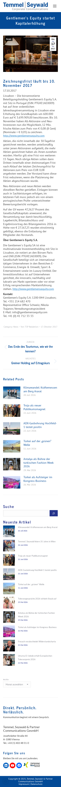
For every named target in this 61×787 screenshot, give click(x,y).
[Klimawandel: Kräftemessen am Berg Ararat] (9, 531)
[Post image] (11, 393)
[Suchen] (54, 513)
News (8, 39)
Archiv (6, 679)
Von (29, 326)
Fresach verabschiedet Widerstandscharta (37, 641)
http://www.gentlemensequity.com (24, 135)
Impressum (24, 784)
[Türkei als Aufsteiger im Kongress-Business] (9, 632)
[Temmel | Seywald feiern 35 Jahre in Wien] (9, 546)
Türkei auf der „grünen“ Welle (37, 442)
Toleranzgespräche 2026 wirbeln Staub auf (37, 598)
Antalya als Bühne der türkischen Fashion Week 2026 (38, 462)
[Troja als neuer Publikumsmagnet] (9, 560)
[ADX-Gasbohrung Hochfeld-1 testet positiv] (9, 574)
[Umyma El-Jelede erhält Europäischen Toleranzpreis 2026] (9, 660)
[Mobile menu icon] (55, 6)
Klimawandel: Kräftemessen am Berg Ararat (40, 389)
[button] (5, 781)
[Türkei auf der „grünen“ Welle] (9, 589)
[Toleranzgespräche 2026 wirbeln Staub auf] (9, 603)
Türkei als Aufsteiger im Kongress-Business (37, 478)
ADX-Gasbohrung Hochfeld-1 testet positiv (40, 425)
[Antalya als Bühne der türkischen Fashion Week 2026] (9, 617)
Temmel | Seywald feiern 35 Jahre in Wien (37, 541)
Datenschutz (36, 784)
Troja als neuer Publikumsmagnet (34, 407)
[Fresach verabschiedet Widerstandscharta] (9, 646)
